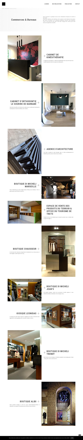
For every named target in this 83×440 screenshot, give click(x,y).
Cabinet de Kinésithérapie (55, 56)
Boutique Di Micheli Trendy (58, 352)
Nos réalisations (57, 3)
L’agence (46, 3)
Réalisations (7, 8)
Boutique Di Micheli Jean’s (58, 287)
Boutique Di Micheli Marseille (25, 185)
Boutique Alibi (28, 401)
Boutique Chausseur (24, 249)
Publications (68, 3)
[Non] (81, 438)
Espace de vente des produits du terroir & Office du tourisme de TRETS (59, 210)
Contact (77, 3)
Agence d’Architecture (60, 149)
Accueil (3, 8)
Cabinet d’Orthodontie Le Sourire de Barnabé (23, 102)
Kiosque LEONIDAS (26, 313)
